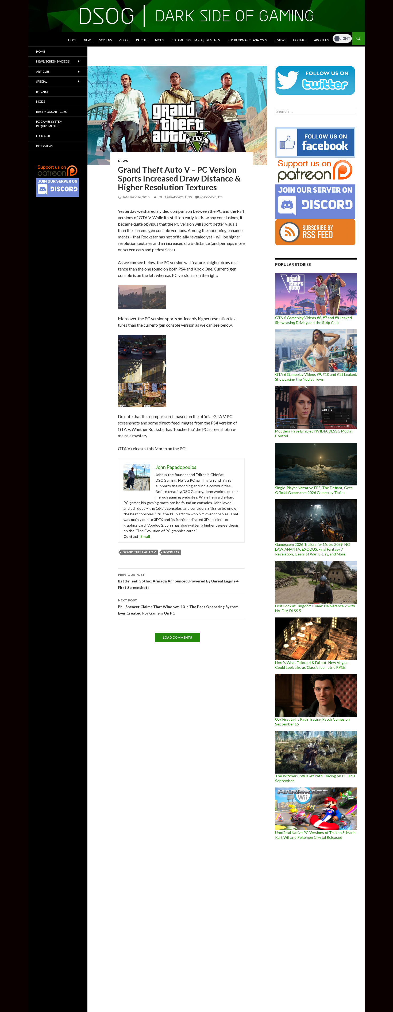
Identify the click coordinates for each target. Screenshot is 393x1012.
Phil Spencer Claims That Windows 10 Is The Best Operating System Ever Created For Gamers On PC (178, 606)
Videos (124, 40)
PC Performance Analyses (247, 40)
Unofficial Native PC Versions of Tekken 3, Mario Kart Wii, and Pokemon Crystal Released (315, 835)
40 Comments (211, 197)
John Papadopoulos (174, 197)
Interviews (44, 146)
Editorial (43, 136)
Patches (142, 40)
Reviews (280, 40)
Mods (159, 40)
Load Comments (177, 637)
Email (145, 536)
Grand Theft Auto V (139, 552)
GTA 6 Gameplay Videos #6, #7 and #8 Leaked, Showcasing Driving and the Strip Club (314, 320)
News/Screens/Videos (53, 61)
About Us (321, 40)
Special (41, 81)
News (88, 40)
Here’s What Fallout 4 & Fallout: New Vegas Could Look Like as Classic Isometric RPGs (311, 665)
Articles (42, 71)
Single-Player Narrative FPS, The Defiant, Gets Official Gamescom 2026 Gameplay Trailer (314, 490)
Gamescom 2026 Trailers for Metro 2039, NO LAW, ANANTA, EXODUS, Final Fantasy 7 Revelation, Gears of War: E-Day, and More (312, 549)
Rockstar (171, 552)
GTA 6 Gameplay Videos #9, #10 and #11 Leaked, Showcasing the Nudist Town (316, 376)
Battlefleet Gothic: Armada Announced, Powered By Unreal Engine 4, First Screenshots (178, 581)
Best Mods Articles (51, 111)
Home (72, 40)
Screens (105, 40)
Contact (300, 40)
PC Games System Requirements (195, 40)
